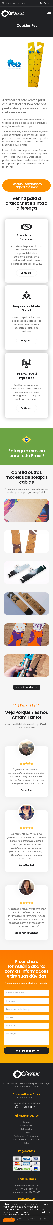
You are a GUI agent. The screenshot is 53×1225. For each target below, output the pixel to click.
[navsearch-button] (41, 3)
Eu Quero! (26, 272)
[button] (26, 687)
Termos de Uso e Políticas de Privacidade (27, 1213)
